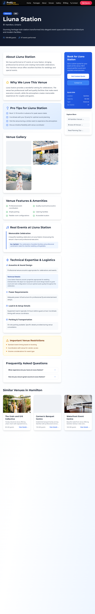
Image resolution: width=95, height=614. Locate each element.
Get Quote (86, 3)
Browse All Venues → (75, 125)
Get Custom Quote (78, 76)
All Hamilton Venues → (76, 119)
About (44, 3)
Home (29, 3)
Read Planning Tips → (75, 130)
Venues (51, 3)
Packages (36, 3)
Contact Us (78, 83)
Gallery (58, 3)
